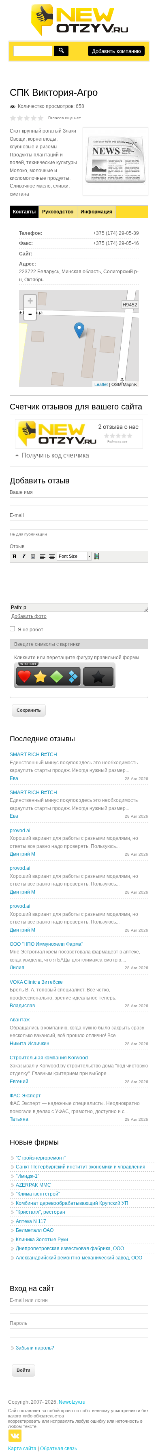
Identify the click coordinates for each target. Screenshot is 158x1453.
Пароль (18, 1323)
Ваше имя (21, 492)
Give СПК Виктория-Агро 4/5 (33, 118)
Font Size (68, 556)
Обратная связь (58, 1448)
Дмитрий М (22, 854)
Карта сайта (22, 1448)
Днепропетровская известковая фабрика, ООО (70, 1248)
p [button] (24, 607)
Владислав (22, 1005)
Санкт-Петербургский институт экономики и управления (80, 1167)
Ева (14, 778)
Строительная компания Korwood (49, 1058)
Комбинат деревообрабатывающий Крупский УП (72, 1203)
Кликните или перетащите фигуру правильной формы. (77, 657)
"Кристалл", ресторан (40, 1212)
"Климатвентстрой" (38, 1194)
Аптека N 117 (31, 1221)
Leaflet (101, 384)
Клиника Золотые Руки (42, 1239)
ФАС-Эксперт (25, 1096)
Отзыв (17, 546)
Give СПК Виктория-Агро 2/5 (20, 118)
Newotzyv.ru (72, 1402)
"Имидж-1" (27, 1176)
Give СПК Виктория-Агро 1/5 (13, 118)
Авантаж (20, 1020)
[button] (14, 556)
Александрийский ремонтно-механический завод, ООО (79, 1258)
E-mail (17, 515)
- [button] (30, 313)
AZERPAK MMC (33, 1185)
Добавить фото (29, 616)
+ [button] (30, 301)
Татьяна (19, 1119)
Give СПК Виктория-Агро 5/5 (40, 118)
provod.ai (20, 830)
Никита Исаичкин (29, 1043)
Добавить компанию (116, 51)
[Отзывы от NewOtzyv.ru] (79, 35)
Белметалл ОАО (34, 1230)
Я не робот (30, 630)
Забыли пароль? (35, 1348)
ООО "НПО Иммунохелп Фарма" (46, 944)
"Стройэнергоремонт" (41, 1158)
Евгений (19, 1081)
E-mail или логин (29, 1300)
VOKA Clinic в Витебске (36, 982)
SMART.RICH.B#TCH (33, 754)
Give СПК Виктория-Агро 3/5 (26, 118)
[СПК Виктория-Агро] (115, 189)
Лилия (17, 967)
